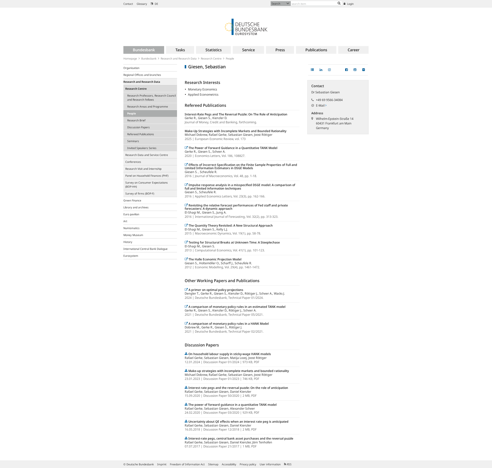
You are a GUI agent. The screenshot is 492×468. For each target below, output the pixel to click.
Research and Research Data (179, 58)
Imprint (161, 464)
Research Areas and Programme (147, 106)
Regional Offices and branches (142, 75)
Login (350, 4)
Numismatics (131, 228)
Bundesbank (148, 58)
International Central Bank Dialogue (145, 249)
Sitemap (213, 464)
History (127, 242)
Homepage (130, 58)
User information (270, 464)
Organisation (131, 68)
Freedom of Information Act (187, 464)
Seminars (133, 141)
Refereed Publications (140, 134)
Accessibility (229, 464)
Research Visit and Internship (143, 169)
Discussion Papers (138, 127)
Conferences (133, 162)
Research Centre (211, 58)
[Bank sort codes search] (339, 3)
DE (156, 4)
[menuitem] (143, 50)
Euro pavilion (131, 214)
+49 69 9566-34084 (329, 100)
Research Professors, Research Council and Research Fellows (151, 97)
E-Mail (320, 105)
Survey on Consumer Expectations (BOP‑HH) (146, 184)
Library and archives (136, 207)
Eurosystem (130, 256)
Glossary (142, 4)
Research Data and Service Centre (146, 155)
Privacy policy (248, 464)
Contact (128, 4)
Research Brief (136, 120)
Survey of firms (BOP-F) (139, 193)
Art (125, 221)
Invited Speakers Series (141, 148)
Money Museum (133, 235)
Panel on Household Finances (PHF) (146, 175)
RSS (289, 464)
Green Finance (132, 200)
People (230, 58)
